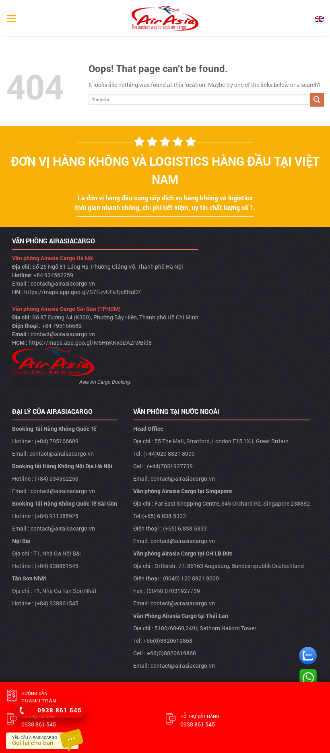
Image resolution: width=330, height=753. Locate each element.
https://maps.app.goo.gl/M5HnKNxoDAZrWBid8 (90, 342)
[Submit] (317, 100)
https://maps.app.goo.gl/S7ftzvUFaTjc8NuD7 (82, 292)
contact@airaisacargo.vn (61, 453)
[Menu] (11, 18)
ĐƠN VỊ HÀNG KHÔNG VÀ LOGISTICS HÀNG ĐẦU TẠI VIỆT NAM (165, 170)
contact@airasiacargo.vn (63, 283)
